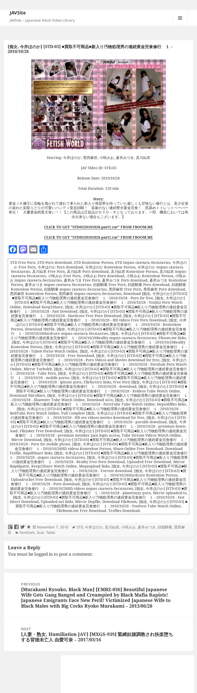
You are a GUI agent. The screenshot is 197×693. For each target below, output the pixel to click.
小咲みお (128, 527)
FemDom (27, 532)
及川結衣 (112, 527)
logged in (43, 554)
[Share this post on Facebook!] (16, 527)
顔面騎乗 (165, 527)
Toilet (50, 532)
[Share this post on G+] (10, 527)
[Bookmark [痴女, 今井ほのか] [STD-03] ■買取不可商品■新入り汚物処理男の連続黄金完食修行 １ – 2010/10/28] (28, 527)
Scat (40, 532)
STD (79, 527)
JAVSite (18, 13)
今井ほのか (94, 527)
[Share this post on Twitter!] (22, 527)
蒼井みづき (147, 527)
